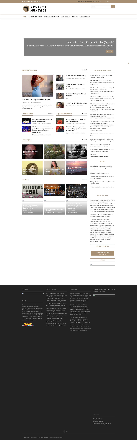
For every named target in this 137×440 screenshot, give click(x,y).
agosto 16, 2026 (70, 105)
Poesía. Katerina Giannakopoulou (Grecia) (55, 170)
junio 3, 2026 (71, 196)
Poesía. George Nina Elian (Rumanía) (30, 151)
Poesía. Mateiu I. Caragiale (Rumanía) (30, 170)
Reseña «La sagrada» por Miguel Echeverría (54, 209)
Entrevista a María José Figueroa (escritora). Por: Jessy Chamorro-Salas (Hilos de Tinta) (76, 128)
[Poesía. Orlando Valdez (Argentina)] (60, 105)
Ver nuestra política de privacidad (102, 253)
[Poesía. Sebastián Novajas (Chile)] (60, 78)
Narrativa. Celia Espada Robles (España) (36, 99)
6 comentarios (79, 105)
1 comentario (59, 212)
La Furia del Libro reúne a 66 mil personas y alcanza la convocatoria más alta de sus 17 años (76, 192)
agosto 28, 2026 (26, 102)
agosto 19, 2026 (70, 133)
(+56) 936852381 (98, 421)
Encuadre (75, 16)
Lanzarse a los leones (35, 16)
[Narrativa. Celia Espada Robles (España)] (37, 86)
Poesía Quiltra (27, 192)
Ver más (109, 52)
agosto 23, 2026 (70, 123)
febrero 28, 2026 (50, 212)
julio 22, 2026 (27, 173)
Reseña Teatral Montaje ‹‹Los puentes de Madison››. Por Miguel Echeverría (31, 206)
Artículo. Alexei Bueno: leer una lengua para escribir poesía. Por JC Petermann (76, 151)
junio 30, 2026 (71, 170)
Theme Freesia (40, 437)
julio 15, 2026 (49, 173)
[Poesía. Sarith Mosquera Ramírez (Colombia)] (60, 96)
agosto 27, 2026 (109, 49)
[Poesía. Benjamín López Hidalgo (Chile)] (60, 87)
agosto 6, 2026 (71, 154)
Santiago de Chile (98, 418)
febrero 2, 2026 (71, 210)
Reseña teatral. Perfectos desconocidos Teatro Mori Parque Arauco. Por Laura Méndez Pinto (75, 206)
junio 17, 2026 (49, 191)
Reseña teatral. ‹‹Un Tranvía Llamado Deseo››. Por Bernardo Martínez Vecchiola (54, 187)
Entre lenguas (65, 16)
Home (24, 16)
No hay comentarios (36, 102)
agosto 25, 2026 (36, 134)
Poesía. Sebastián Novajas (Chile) (95, 41)
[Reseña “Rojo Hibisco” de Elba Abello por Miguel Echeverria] (60, 121)
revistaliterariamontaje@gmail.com (32, 1)
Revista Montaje (26, 437)
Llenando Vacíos (85, 16)
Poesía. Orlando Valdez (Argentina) (76, 103)
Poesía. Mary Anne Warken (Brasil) (75, 168)
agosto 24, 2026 (70, 88)
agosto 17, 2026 (70, 98)
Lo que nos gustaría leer (51, 16)
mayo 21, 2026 (27, 210)
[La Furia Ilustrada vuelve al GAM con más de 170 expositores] (26, 121)
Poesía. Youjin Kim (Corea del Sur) (53, 151)
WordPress (45, 437)
